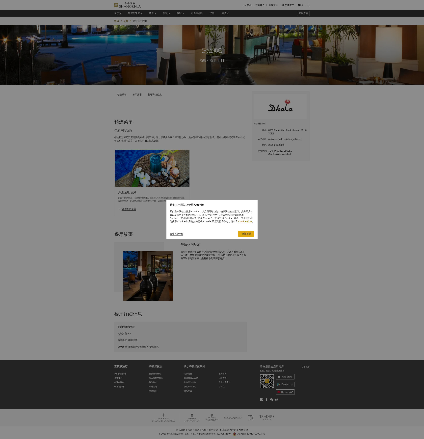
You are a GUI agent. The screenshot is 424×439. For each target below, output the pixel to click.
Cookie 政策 (245, 221)
